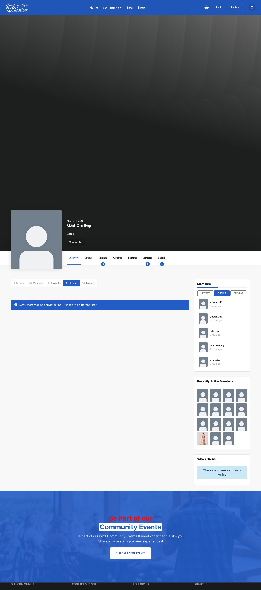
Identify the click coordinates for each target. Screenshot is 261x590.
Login (219, 7)
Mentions (38, 283)
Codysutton (216, 316)
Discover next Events (130, 553)
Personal (20, 283)
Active (222, 293)
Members (204, 283)
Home (94, 7)
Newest (205, 293)
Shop (141, 7)
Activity (74, 257)
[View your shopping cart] (206, 7)
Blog (129, 7)
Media (161, 260)
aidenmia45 (216, 302)
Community (111, 7)
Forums (132, 257)
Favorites (56, 283)
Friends (103, 260)
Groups (117, 257)
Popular (238, 293)
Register (235, 7)
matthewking (217, 345)
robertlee (214, 331)
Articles (147, 260)
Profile (89, 257)
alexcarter (215, 360)
